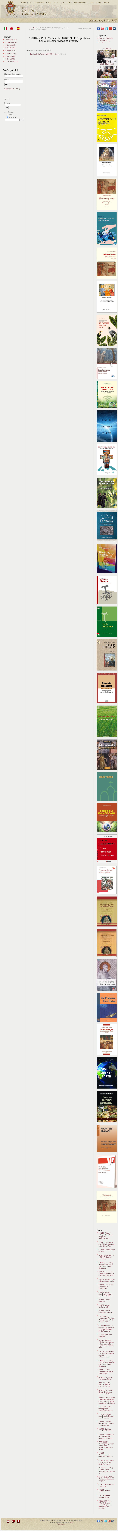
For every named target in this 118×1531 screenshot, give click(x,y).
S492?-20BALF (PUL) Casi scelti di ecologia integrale (106, 1479)
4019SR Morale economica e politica (106, 1311)
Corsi (48, 2)
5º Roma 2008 (10, 56)
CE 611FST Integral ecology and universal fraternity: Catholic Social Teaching (106, 1328)
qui (71, 1522)
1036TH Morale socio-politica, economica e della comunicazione (107, 1273)
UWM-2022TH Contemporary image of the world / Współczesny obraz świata (106, 1445)
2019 (107, 64)
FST (69, 2)
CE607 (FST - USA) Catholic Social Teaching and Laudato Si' (107, 1470)
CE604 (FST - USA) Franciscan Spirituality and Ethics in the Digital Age (107, 1363)
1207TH (104, 1496)
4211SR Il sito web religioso (105, 1335)
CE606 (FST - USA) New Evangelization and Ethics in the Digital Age (106, 1265)
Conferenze (39, 2)
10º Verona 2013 (11, 42)
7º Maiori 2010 (10, 51)
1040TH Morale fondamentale (104, 1306)
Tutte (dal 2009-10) (106, 38)
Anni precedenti (104, 42)
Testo (106, 2)
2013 (102, 64)
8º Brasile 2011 (10, 48)
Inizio (30, 28)
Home (23, 2)
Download (36, 28)
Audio (98, 2)
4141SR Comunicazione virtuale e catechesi (106, 1455)
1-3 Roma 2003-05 (11, 62)
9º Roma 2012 (10, 45)
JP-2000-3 (107, 49)
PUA (55, 2)
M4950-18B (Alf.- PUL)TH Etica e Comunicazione (105, 1384)
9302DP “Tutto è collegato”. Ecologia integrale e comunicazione (106, 1235)
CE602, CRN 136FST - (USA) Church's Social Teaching (106, 1462)
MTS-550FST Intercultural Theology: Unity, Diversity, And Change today (107, 1319)
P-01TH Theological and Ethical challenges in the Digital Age (107, 1244)
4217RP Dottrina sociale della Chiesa (106, 1430)
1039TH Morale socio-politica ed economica (107, 1280)
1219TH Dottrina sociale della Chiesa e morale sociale (106, 1416)
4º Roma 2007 (10, 59)
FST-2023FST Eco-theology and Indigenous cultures (106, 1408)
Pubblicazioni (80, 2)
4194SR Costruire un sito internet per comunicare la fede (106, 1436)
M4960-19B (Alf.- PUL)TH (105, 1504)
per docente (103, 40)
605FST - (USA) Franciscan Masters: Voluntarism (106, 1371)
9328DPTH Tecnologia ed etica (107, 1250)
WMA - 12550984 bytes (44, 54)
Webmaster (61, 1524)
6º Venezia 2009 (10, 53)
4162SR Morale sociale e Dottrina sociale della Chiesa (106, 1294)
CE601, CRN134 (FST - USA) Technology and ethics (107, 1257)
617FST (107, 1485)
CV (30, 2)
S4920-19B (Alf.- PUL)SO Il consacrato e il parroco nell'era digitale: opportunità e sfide (106, 1344)
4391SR (104, 1491)
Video (91, 2)
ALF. (62, 2)
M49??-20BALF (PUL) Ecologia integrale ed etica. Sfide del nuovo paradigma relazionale (107, 1400)
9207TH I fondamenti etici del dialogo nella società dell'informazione (106, 1354)
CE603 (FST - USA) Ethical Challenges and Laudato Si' (106, 1392)
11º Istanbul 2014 (11, 39)
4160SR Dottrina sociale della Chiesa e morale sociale (106, 1423)
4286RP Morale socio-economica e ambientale (107, 1286)
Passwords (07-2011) (12, 89)
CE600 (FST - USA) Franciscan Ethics (106, 1378)
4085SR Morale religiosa (104, 1300)
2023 (111, 64)
